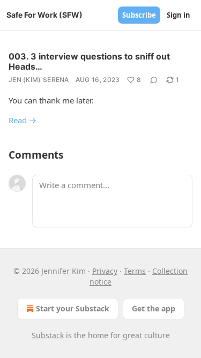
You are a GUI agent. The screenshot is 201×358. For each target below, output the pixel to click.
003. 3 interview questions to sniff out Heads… (89, 61)
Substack (48, 335)
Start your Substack (72, 308)
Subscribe (139, 15)
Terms (135, 271)
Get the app (153, 308)
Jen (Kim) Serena (39, 80)
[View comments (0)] (154, 79)
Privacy (104, 271)
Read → (22, 120)
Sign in (178, 15)
